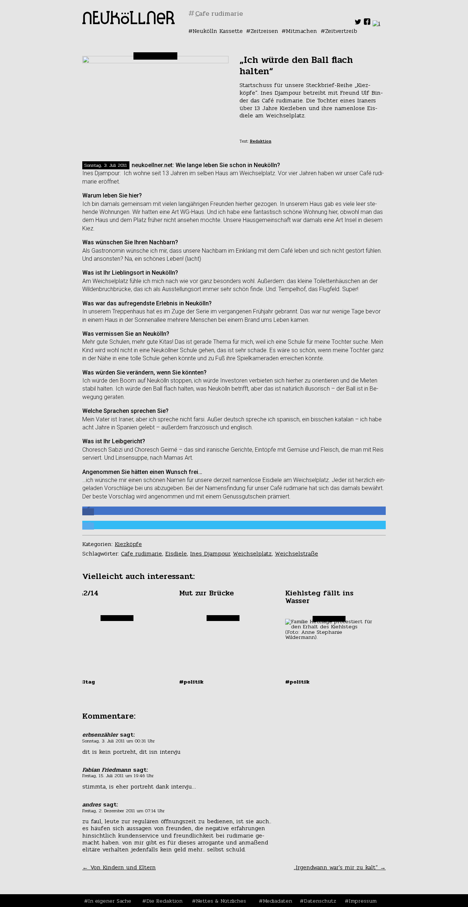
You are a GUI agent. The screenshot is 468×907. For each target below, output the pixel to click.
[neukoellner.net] (128, 22)
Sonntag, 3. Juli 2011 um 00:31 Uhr (118, 741)
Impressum (363, 901)
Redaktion (260, 141)
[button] (88, 511)
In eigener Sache (109, 901)
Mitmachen (301, 30)
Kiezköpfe (128, 544)
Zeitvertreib (341, 30)
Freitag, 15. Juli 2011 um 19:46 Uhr (118, 775)
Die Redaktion (164, 901)
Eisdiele (176, 553)
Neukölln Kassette (218, 30)
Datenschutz (320, 901)
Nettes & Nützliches (221, 901)
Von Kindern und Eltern (119, 867)
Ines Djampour (210, 553)
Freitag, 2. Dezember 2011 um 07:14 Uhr (123, 810)
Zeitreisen (264, 30)
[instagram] (376, 23)
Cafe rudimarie (141, 553)
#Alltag (84, 682)
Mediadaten (277, 901)
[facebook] (367, 23)
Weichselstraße (296, 553)
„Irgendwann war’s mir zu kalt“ (340, 867)
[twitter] (358, 23)
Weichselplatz (252, 553)
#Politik (191, 682)
